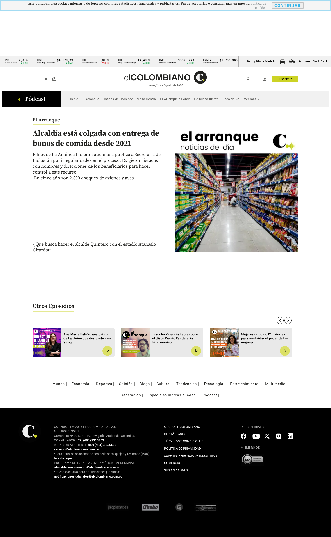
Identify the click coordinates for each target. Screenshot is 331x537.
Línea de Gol (231, 99)
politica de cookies (258, 5)
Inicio (74, 99)
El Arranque (90, 99)
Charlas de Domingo (118, 99)
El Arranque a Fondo (175, 99)
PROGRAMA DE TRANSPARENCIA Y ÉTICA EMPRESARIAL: (94, 463)
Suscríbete (285, 79)
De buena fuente (206, 99)
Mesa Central (147, 99)
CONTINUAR (287, 5)
